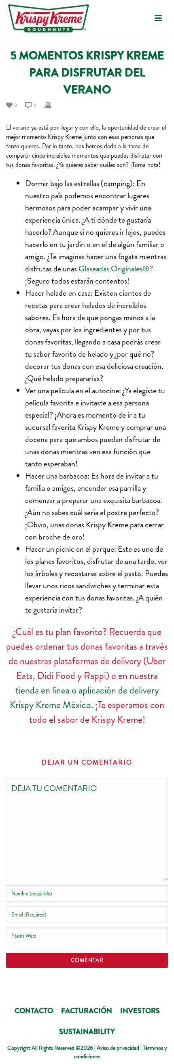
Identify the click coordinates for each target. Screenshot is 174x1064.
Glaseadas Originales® (114, 269)
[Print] (52, 104)
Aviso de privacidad (118, 1048)
